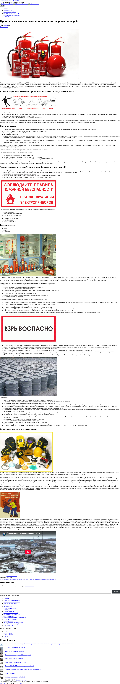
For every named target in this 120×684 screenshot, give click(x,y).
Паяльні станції (8, 634)
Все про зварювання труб (11, 603)
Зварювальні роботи (10, 12)
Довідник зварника (21, 680)
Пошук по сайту (5, 589)
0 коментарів (4, 27)
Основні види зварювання (11, 13)
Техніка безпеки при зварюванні (13, 622)
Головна (6, 8)
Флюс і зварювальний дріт (11, 624)
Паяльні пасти (8, 633)
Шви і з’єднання (8, 625)
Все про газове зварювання (12, 602)
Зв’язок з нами (8, 10)
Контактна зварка (9, 616)
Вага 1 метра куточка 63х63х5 (14, 658)
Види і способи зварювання (12, 600)
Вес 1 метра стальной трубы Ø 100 (15, 677)
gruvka (6, 25)
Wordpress (21, 683)
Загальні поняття (12, 576)
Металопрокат (8, 606)
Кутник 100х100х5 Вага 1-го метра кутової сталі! (19, 666)
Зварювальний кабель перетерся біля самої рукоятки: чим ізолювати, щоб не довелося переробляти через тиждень (39, 644)
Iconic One (3, 683)
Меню (2, 5)
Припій (6, 636)
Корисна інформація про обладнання (15, 617)
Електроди (7, 609)
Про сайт (6, 16)
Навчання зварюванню (10, 619)
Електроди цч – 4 (51, 579)
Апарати (6, 598)
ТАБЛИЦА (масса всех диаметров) (15, 647)
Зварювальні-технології (11, 613)
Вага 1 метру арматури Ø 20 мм (14, 651)
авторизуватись (29, 586)
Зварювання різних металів (12, 614)
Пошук (116, 591)
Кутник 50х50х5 (9, 673)
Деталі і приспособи (10, 608)
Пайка (5, 631)
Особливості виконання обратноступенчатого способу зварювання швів (22, 579)
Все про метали (8, 605)
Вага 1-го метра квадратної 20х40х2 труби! (18, 655)
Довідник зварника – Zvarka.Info (10, 0)
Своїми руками (8, 621)
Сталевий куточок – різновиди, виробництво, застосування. (23, 669)
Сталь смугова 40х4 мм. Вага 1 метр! (16, 662)
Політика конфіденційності (12, 15)
